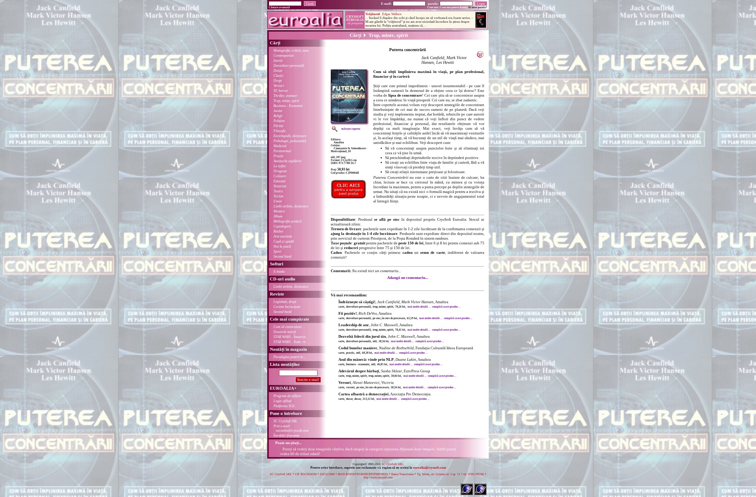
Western (279, 211)
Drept (277, 81)
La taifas (279, 166)
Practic (278, 156)
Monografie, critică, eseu (291, 50)
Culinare (279, 176)
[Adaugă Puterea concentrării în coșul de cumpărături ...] (480, 56)
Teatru (278, 191)
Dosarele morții (284, 332)
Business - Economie (288, 106)
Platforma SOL (284, 406)
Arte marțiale (282, 236)
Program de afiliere (287, 396)
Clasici (278, 76)
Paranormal (282, 151)
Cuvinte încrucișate (286, 307)
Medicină (279, 146)
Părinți (278, 126)
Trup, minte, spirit (286, 101)
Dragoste (280, 171)
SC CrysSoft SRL (285, 421)
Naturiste (279, 186)
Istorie (278, 61)
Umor (277, 201)
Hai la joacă (282, 246)
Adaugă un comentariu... (407, 277)
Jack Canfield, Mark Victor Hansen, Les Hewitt (444, 60)
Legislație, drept (284, 302)
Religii (277, 116)
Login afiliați (282, 401)
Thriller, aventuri (285, 96)
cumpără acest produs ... (446, 306)
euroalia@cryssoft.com (429, 467)
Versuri (278, 86)
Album (278, 216)
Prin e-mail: (291, 428)
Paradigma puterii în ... (290, 357)
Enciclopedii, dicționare (290, 136)
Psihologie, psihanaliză (289, 141)
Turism (278, 196)
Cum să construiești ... (289, 327)
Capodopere (282, 226)
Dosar (278, 71)
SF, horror (280, 91)
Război (278, 231)
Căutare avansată (279, 7)
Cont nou (432, 7)
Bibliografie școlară (287, 221)
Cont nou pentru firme (453, 7)
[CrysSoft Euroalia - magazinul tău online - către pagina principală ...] (305, 27)
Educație (279, 181)
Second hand (282, 256)
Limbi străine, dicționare (290, 206)
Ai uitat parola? (477, 7)
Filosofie (279, 131)
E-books (279, 271)
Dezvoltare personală (288, 66)
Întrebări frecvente (286, 435)
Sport (277, 251)
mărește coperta (350, 128)
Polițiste (279, 121)
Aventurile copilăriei (287, 161)
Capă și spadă (283, 241)
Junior (278, 111)
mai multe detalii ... (419, 306)
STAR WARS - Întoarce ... (291, 337)
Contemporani (283, 55)
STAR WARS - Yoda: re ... (291, 342)
